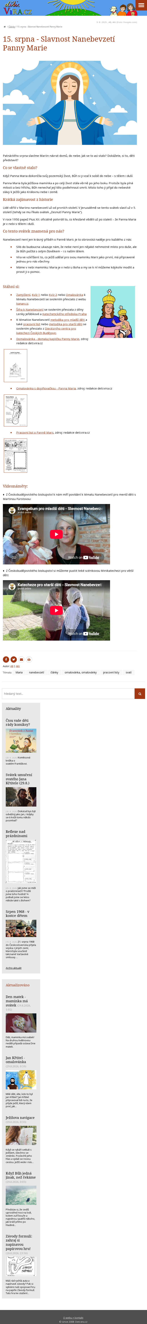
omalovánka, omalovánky (81, 672)
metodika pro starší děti (65, 324)
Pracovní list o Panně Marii (34, 432)
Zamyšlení (23, 295)
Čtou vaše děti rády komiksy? (18, 722)
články (54, 672)
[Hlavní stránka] (5, 26)
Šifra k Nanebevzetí (29, 309)
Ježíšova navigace (20, 1117)
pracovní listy (111, 672)
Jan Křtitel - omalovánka (16, 1059)
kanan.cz (22, 303)
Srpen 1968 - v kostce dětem (17, 913)
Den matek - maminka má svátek (17, 1000)
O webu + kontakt (73, 1317)
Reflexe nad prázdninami (16, 833)
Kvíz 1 (36, 295)
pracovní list (31, 324)
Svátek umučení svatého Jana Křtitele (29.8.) (19, 778)
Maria (19, 672)
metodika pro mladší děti (67, 320)
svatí (128, 672)
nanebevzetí (36, 672)
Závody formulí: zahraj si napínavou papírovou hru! (19, 1242)
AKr (114, 22)
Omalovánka (74, 295)
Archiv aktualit (13, 968)
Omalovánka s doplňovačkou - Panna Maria (46, 388)
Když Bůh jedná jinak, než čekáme (21, 1175)
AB (110, 22)
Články (12, 26)
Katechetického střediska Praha (64, 314)
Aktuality (13, 708)
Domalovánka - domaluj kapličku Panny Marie (47, 339)
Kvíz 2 (53, 295)
